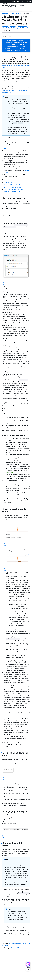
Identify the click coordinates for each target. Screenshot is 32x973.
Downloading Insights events (12, 191)
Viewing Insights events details (13, 185)
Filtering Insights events (11, 182)
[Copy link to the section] (2, 198)
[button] (6, 36)
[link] (26, 13)
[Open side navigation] (2, 9)
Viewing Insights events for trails (20, 948)
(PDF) (24, 50)
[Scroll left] (19, 5)
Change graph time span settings (13, 189)
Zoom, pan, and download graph (13, 187)
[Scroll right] (29, 5)
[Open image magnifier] (3, 283)
